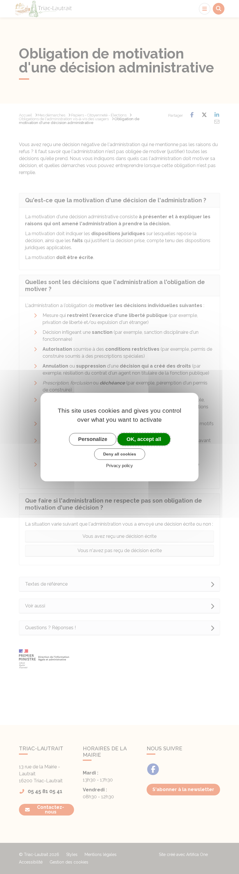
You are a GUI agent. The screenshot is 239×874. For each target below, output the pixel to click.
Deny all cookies (119, 454)
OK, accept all (143, 439)
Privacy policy (119, 465)
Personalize (92, 439)
